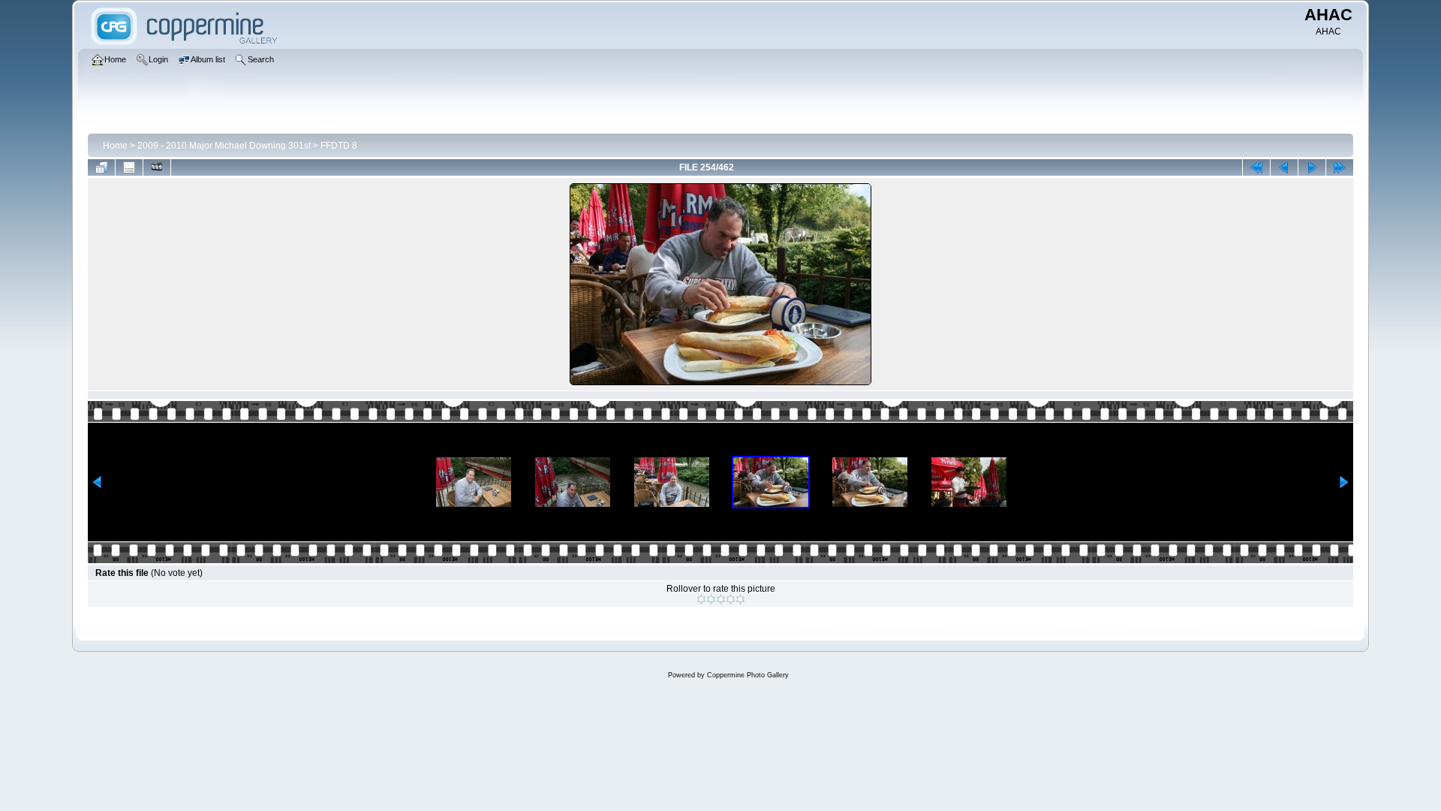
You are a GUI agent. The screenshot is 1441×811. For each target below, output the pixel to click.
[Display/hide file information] (129, 167)
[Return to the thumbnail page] (101, 167)
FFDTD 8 (338, 145)
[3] (721, 599)
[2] (711, 599)
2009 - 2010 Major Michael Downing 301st (224, 145)
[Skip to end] (1339, 167)
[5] (740, 599)
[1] (701, 599)
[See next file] (1311, 167)
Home (115, 145)
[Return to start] (1256, 167)
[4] (731, 599)
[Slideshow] (156, 167)
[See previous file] (1284, 167)
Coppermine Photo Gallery (748, 675)
